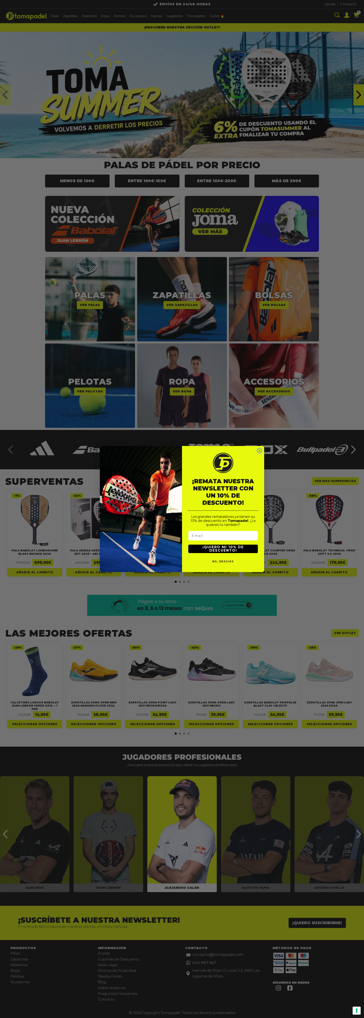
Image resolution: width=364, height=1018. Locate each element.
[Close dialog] (259, 450)
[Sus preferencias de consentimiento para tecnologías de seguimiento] (357, 1011)
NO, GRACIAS (223, 561)
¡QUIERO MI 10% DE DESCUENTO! (223, 548)
